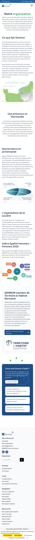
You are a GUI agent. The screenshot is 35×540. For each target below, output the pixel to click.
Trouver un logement (8, 491)
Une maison (5, 471)
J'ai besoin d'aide (12, 382)
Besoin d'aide (6, 519)
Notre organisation (7, 443)
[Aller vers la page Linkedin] (3, 452)
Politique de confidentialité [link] (17, 538)
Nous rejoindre (6, 501)
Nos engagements (7, 446)
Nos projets (5, 496)
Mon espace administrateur (10, 512)
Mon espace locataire (27, 1)
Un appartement (7, 468)
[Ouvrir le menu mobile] (31, 5)
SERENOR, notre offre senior (10, 448)
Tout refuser (18, 535)
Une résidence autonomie (9, 484)
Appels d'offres (6, 499)
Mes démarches (6, 516)
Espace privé (6, 524)
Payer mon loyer (6, 1)
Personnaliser (28, 535)
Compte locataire (7, 521)
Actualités (5, 441)
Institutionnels (6, 494)
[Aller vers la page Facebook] (7, 452)
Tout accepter (8, 535)
